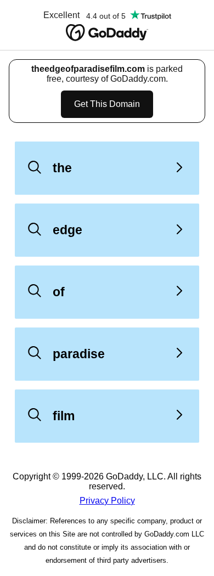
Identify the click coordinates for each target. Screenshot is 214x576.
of (59, 292)
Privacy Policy (107, 500)
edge (67, 230)
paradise (79, 354)
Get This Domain (107, 104)
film (64, 416)
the (62, 168)
